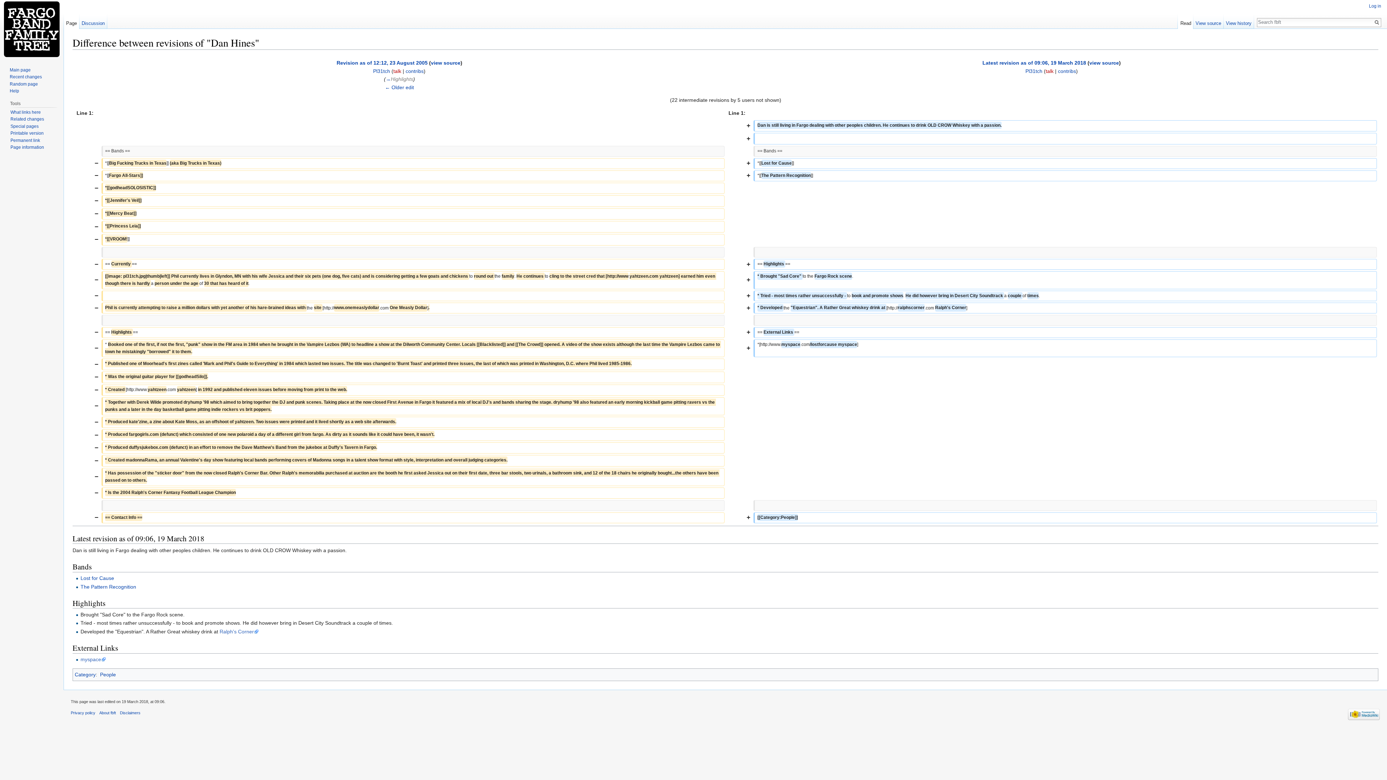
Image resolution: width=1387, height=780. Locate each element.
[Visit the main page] (32, 29)
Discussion (93, 23)
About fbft (107, 713)
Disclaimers (130, 713)
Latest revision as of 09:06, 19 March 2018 (1034, 63)
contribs (415, 71)
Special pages (24, 126)
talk (397, 71)
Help (14, 91)
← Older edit (399, 87)
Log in (1375, 6)
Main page (20, 70)
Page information (27, 147)
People (108, 674)
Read (1185, 23)
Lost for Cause (97, 578)
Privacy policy (83, 713)
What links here (25, 112)
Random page (24, 84)
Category (85, 674)
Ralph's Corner (237, 631)
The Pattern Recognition (108, 587)
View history (1239, 23)
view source (446, 63)
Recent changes (26, 76)
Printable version (27, 133)
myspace (91, 659)
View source (1208, 23)
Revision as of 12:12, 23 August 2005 (382, 63)
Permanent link (25, 140)
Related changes (27, 119)
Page (71, 23)
